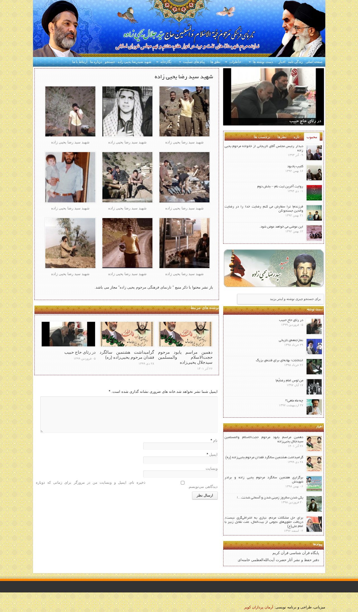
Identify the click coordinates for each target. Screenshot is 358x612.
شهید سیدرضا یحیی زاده (134, 62)
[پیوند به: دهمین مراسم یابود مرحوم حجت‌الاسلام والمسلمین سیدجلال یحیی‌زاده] (185, 334)
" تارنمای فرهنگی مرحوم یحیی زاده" (145, 287)
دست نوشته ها (263, 62)
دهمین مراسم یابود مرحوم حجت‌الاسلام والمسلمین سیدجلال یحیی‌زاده (185, 357)
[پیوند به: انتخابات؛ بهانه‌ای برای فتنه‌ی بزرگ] (314, 366)
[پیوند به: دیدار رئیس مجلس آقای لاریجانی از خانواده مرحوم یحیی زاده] (314, 152)
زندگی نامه (295, 62)
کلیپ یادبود (295, 166)
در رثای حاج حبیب (80, 352)
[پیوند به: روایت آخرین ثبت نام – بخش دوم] (314, 192)
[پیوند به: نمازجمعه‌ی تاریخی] (314, 346)
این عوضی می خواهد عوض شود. (281, 227)
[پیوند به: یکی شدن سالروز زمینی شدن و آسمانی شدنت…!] (314, 504)
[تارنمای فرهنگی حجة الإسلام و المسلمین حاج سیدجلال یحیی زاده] (179, 29)
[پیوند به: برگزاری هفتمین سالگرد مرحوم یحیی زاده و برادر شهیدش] (314, 484)
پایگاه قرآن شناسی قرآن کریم (295, 553)
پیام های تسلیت (194, 62)
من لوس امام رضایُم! (289, 380)
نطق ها (215, 62)
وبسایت (212, 468)
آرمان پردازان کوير (258, 607)
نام (215, 440)
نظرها (282, 137)
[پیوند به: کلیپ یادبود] (314, 172)
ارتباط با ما (79, 62)
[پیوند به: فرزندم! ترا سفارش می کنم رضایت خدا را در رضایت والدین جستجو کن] (314, 213)
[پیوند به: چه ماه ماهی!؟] (314, 407)
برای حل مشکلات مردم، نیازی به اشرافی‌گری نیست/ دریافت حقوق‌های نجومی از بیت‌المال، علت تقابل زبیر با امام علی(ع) (264, 522)
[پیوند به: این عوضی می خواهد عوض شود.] (314, 233)
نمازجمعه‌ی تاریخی (291, 340)
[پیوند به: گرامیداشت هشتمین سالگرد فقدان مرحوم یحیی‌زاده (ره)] (127, 334)
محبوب (312, 137)
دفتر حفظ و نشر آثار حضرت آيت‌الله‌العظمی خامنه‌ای (278, 560)
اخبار (282, 62)
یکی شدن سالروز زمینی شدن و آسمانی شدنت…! (270, 498)
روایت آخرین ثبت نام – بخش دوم (280, 186)
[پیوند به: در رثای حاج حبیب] (68, 334)
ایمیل (213, 454)
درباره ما (96, 62)
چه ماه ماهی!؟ (294, 401)
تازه (297, 137)
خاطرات (235, 62)
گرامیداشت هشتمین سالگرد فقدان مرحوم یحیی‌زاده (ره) (127, 355)
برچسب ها (262, 137)
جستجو (110, 62)
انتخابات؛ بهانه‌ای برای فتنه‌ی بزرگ (279, 360)
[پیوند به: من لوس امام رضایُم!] (314, 386)
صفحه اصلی (314, 62)
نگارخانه (165, 62)
